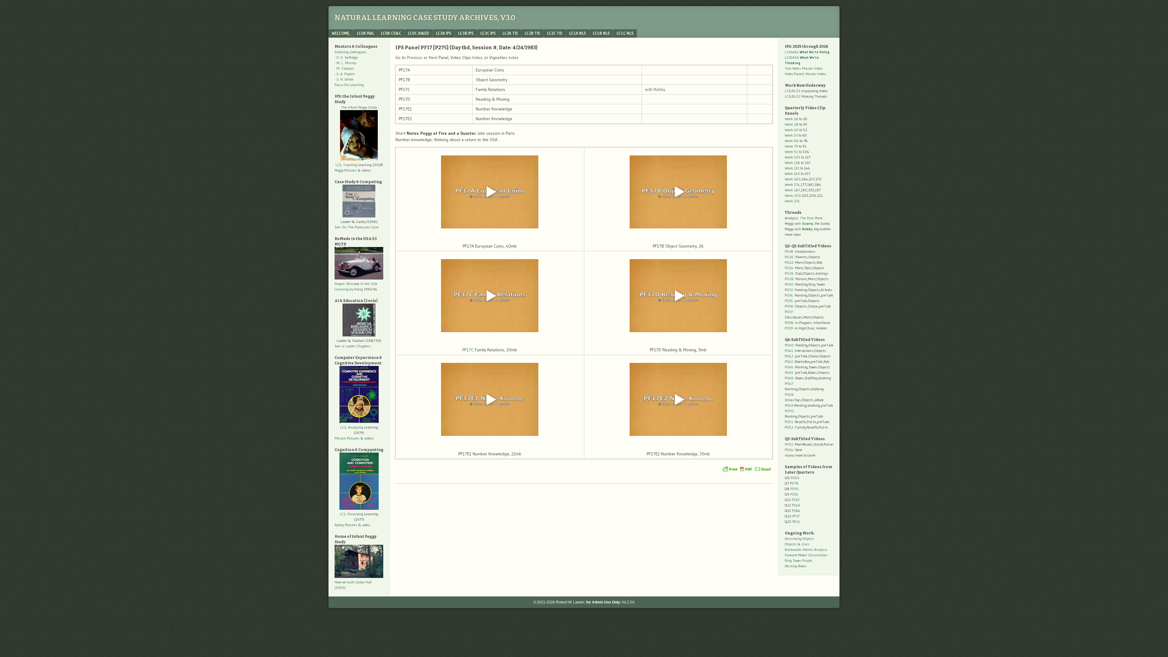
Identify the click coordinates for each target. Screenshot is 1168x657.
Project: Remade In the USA (356, 283)
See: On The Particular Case (357, 227)
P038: (789, 322)
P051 (789, 421)
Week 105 (792, 157)
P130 (796, 499)
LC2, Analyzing (351, 427)
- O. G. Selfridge (346, 57)
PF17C (468, 350)
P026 (789, 273)
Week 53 (791, 135)
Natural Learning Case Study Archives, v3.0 (425, 17)
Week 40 (791, 129)
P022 (789, 262)
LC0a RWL (365, 33)
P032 (789, 289)
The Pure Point (811, 218)
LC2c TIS (554, 33)
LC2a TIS (510, 33)
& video (364, 525)
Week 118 (792, 162)
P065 (795, 477)
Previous (414, 57)
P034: (789, 295)
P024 (789, 268)
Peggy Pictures (346, 170)
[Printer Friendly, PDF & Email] (747, 469)
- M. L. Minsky (345, 63)
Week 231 (792, 201)
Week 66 (792, 140)
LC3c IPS (488, 33)
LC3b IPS (466, 33)
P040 (789, 345)
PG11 (796, 521)
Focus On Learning (349, 84)
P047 (789, 383)
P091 (795, 488)
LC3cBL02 (793, 96)
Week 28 (791, 124)
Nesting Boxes (796, 566)
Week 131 (792, 168)
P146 (796, 505)
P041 (789, 350)
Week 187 (792, 190)
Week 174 (792, 184)
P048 (789, 394)
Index (477, 57)
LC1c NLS (625, 33)
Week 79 (791, 146)
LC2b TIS (532, 33)
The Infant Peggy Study (359, 107)
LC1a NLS (577, 33)
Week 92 (791, 151)
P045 (789, 372)
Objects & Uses (797, 544)
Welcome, (341, 33)
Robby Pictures (346, 525)
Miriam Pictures (347, 438)
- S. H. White (344, 79)
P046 (789, 378)
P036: (789, 306)
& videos (364, 170)
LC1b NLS (601, 33)
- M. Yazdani (344, 68)
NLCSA (628, 602)
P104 (794, 494)
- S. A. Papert (345, 73)
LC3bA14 (807, 52)
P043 (789, 361)
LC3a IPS (443, 33)
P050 (789, 410)
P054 (789, 449)
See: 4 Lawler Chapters (353, 346)
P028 (789, 278)
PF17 (796, 516)
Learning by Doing (349, 289)
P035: (790, 300)
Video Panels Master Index (805, 73)
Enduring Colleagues (351, 52)
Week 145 (792, 173)
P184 (796, 510)
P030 (789, 284)
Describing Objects (799, 538)
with (803, 223)
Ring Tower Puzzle (798, 560)
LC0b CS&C (391, 33)
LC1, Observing (351, 514)
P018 (789, 251)
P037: (789, 311)
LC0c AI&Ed (418, 33)
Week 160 (793, 179)
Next (433, 57)
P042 (789, 356)
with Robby (655, 89)
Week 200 (793, 195)
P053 (789, 444)
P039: (789, 328)
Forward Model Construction (806, 555)
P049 (789, 405)
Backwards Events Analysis (806, 549)
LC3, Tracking (346, 164)
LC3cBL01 (792, 91)
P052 (789, 427)
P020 (789, 257)
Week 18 (791, 118)
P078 (794, 483)
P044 (789, 367)
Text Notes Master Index (803, 68)
